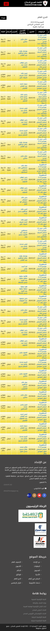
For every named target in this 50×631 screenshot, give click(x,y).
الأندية (37, 574)
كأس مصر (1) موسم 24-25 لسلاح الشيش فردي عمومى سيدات (41, 75)
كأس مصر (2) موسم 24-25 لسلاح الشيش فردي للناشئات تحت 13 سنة (41, 246)
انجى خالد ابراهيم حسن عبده (22, 211)
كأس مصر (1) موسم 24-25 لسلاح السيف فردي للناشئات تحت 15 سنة (41, 40)
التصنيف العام (16, 562)
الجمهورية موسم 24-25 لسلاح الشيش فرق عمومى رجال (41, 417)
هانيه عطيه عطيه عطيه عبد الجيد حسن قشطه (22, 279)
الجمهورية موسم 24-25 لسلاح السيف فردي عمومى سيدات (41, 353)
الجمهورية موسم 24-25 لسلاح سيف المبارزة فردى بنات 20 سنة (41, 168)
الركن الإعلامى (16, 583)
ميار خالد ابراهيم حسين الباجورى (24, 385)
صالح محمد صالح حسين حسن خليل (23, 449)
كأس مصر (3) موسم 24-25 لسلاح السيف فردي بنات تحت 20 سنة (41, 311)
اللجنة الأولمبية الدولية (39, 617)
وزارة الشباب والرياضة (39, 603)
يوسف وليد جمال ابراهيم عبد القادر (22, 53)
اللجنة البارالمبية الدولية (38, 620)
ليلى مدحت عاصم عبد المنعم (23, 110)
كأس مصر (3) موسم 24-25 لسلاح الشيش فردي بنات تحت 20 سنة (41, 332)
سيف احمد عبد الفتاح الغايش (23, 86)
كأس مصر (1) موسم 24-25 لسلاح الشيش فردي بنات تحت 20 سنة (41, 64)
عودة (3, 17)
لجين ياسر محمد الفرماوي (23, 406)
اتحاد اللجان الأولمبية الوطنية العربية (34, 606)
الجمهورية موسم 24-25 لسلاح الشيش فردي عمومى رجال (41, 364)
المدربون (37, 570)
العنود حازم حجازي (23, 353)
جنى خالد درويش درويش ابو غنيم (23, 200)
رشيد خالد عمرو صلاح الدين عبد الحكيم (23, 97)
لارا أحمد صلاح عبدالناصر (24, 268)
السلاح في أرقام (34, 579)
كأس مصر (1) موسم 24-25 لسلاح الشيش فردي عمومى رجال (41, 86)
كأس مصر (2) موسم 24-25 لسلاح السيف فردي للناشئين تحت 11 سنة (41, 233)
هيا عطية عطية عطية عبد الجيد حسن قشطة (22, 289)
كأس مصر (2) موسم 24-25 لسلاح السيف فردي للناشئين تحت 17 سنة (41, 144)
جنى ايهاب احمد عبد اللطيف (23, 64)
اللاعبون (18, 566)
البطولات (37, 566)
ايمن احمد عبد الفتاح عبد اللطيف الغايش (23, 417)
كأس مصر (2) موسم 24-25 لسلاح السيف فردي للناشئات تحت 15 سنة (41, 157)
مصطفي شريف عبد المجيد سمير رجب (23, 233)
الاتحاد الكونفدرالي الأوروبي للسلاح (34, 613)
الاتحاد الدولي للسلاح (39, 610)
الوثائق (18, 574)
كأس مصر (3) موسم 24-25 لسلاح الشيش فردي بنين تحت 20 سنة (41, 321)
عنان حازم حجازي (24, 40)
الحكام (19, 570)
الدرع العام (17, 579)
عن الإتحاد (36, 562)
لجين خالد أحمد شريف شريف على (23, 75)
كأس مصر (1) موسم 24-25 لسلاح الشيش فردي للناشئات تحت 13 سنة (41, 110)
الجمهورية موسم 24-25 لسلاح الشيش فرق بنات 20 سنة (41, 190)
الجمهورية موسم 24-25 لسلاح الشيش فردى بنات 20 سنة (41, 179)
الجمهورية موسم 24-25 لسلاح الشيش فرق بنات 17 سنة (41, 268)
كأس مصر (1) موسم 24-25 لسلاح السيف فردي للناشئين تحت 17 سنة (41, 53)
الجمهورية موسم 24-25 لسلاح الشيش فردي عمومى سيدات (41, 343)
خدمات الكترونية (34, 583)
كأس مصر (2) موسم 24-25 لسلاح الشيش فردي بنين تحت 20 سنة (41, 132)
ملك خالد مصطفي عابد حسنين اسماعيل (22, 168)
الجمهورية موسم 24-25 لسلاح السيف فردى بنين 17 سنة (41, 258)
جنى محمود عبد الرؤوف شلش (23, 300)
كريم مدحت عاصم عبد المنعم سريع (23, 132)
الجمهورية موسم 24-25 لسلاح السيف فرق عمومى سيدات (41, 374)
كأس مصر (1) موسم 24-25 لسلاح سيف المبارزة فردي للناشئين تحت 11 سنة (41, 97)
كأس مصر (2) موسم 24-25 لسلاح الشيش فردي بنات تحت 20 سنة (41, 122)
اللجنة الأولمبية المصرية (38, 599)
